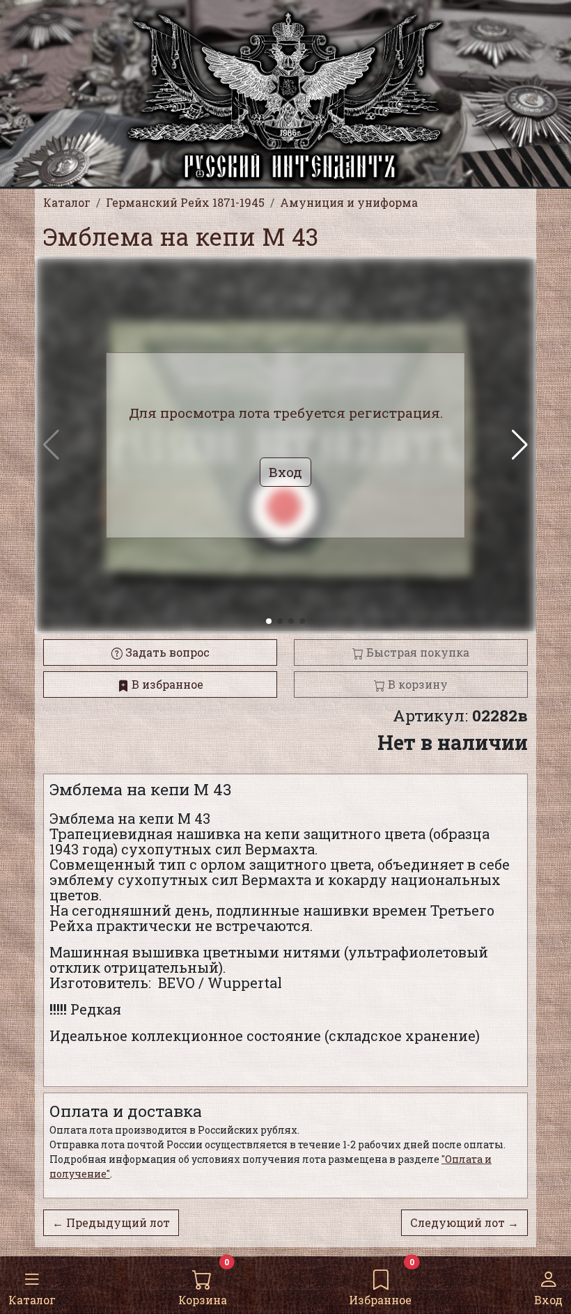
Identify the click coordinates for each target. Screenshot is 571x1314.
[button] (519, 445)
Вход (548, 1299)
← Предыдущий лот (111, 1222)
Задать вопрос (166, 652)
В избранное (166, 684)
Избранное (380, 1299)
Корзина (202, 1299)
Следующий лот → (464, 1222)
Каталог (32, 1299)
